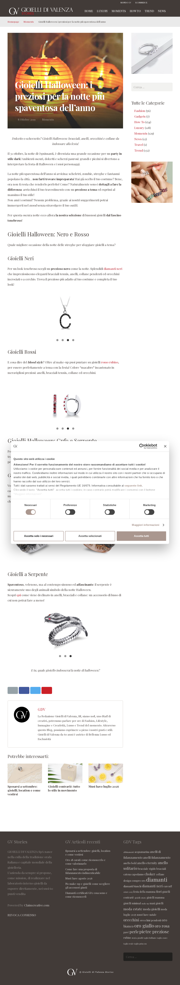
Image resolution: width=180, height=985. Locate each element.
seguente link (133, 485)
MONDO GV (126, 2)
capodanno (137, 874)
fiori (159, 891)
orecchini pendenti (150, 920)
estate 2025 (128, 892)
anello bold (129, 863)
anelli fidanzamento (156, 857)
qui (19, 595)
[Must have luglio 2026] (105, 773)
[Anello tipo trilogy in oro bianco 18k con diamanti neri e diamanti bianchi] (65, 315)
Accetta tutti (141, 536)
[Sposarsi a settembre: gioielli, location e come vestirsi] (25, 773)
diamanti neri (113, 269)
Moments (29, 21)
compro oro (139, 880)
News (138, 139)
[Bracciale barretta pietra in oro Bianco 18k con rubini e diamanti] (65, 403)
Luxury (139, 128)
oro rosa (162, 926)
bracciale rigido (147, 868)
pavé (126, 932)
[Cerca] (171, 11)
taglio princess (140, 943)
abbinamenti (128, 852)
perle (134, 931)
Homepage (13, 21)
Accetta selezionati (90, 536)
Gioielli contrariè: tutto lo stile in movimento (64, 788)
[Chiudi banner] (165, 446)
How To (139, 122)
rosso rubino (109, 362)
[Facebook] (154, 2)
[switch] (70, 512)
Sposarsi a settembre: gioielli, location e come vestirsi (24, 790)
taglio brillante (150, 938)
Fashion (139, 111)
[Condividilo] (24, 690)
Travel (138, 145)
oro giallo (144, 925)
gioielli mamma (155, 897)
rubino (127, 937)
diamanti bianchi (132, 886)
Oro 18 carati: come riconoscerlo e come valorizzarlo (85, 861)
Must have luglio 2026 (103, 786)
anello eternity (147, 863)
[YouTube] (170, 2)
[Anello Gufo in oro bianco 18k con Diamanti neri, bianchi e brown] (34, 563)
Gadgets (140, 116)
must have (143, 914)
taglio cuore (162, 938)
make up (145, 903)
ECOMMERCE (141, 2)
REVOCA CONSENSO (22, 915)
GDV (41, 709)
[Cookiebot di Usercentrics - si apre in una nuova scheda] (141, 446)
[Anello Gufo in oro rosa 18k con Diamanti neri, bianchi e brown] (96, 563)
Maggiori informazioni (145, 524)
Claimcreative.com (36, 905)
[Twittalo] (35, 690)
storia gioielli (137, 938)
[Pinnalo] (46, 690)
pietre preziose (154, 931)
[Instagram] (159, 2)
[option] (65, 315)
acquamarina (142, 852)
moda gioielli (151, 909)
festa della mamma (144, 891)
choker (149, 874)
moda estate (132, 909)
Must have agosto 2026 (78, 878)
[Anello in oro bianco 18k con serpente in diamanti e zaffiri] (65, 631)
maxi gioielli (156, 903)
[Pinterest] (164, 2)
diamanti (156, 879)
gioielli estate (140, 897)
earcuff (167, 886)
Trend (138, 150)
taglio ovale (128, 943)
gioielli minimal (132, 903)
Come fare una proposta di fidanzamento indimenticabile (82, 871)
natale (152, 914)
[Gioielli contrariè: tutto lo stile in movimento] (65, 773)
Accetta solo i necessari (38, 536)
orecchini (131, 919)
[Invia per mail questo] (13, 690)
